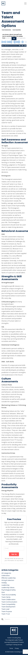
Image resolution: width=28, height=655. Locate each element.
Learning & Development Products (14, 642)
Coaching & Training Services (14, 644)
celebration (5, 575)
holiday (4, 583)
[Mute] (19, 45)
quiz (3, 592)
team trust (5, 614)
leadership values (7, 587)
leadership (5, 585)
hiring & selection (7, 580)
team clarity (5, 597)
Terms (11, 648)
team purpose (6, 611)
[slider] (12, 45)
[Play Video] (2, 45)
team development (8, 607)
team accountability (8, 595)
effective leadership (8, 578)
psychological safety (8, 590)
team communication (6, 29)
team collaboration (8, 599)
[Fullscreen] (25, 45)
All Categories (6, 573)
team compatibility (17, 29)
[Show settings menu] (22, 45)
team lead (5, 609)
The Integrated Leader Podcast (14, 640)
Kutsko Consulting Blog (14, 638)
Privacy (17, 648)
